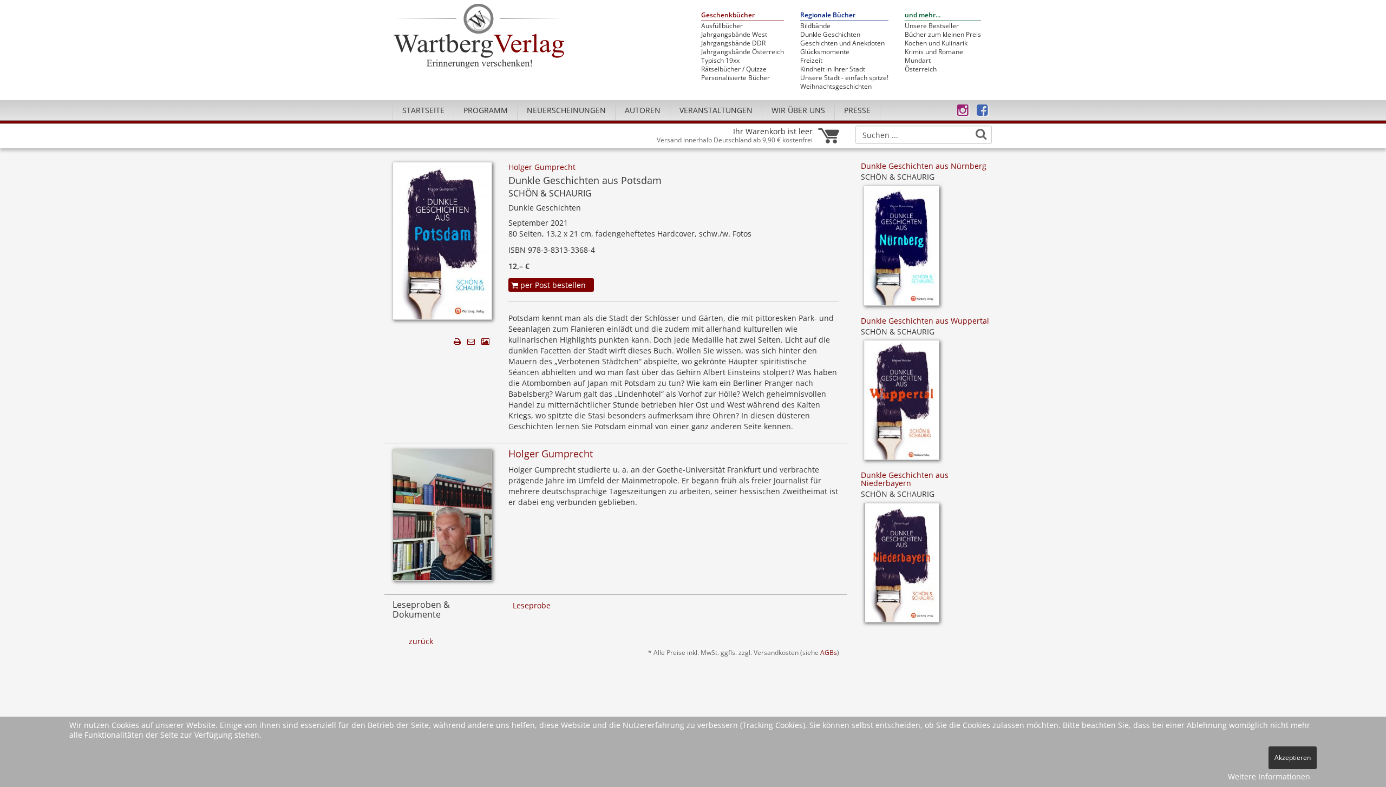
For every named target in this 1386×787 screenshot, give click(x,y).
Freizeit (811, 60)
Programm (485, 110)
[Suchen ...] (981, 134)
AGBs (828, 652)
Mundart (918, 60)
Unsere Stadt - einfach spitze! (844, 78)
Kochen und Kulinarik (936, 43)
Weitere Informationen (1269, 776)
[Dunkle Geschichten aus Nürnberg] (901, 249)
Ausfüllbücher (722, 26)
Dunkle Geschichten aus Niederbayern (905, 479)
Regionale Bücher (827, 15)
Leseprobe (532, 605)
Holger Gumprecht (542, 167)
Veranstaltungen (716, 110)
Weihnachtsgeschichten (836, 86)
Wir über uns (798, 110)
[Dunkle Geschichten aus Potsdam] (442, 244)
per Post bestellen (552, 285)
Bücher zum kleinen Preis (943, 34)
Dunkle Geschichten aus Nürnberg (923, 166)
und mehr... (922, 15)
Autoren (643, 110)
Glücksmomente (824, 52)
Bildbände (815, 26)
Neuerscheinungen (566, 110)
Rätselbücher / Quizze (734, 69)
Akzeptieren (1292, 757)
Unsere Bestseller (932, 26)
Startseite (423, 110)
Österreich (921, 69)
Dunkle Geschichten (830, 34)
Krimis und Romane (934, 52)
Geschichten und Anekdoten (842, 43)
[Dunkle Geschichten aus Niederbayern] (901, 566)
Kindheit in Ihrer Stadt (832, 69)
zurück (421, 641)
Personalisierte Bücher (735, 78)
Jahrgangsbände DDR (733, 43)
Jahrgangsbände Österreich (742, 52)
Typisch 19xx (720, 60)
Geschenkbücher (728, 15)
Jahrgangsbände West (734, 34)
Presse (857, 110)
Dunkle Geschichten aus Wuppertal (925, 321)
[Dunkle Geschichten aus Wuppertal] (901, 403)
